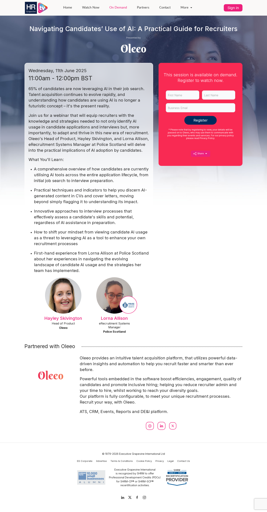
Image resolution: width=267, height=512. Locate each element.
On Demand (118, 7)
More (185, 7)
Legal (170, 460)
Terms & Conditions (121, 460)
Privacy (159, 460)
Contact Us (183, 460)
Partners (143, 7)
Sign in (233, 8)
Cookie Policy (144, 460)
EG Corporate (84, 460)
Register (200, 120)
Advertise (101, 460)
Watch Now (90, 7)
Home (67, 7)
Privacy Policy (207, 138)
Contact (165, 7)
